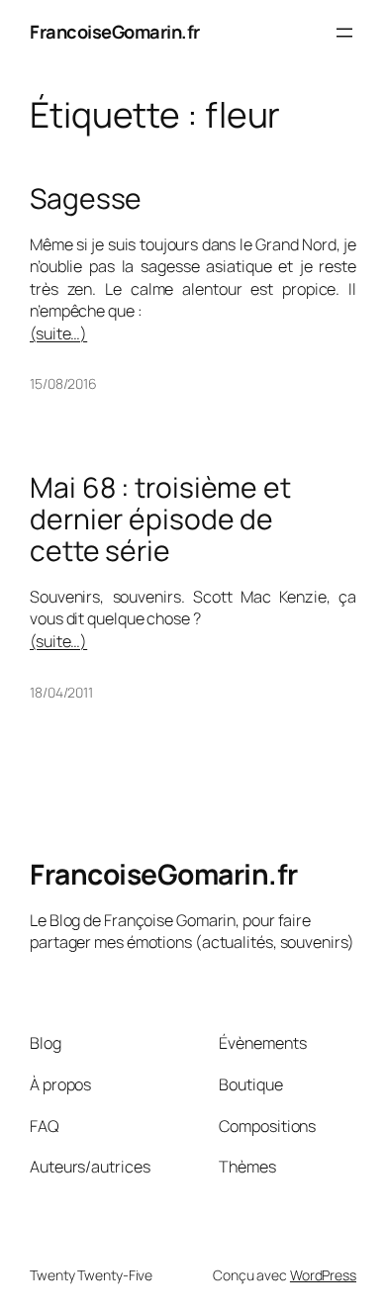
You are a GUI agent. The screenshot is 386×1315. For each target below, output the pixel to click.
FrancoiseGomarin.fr (115, 32)
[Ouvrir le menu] (344, 33)
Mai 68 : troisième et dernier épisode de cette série (160, 519)
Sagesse (86, 199)
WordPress (323, 1275)
